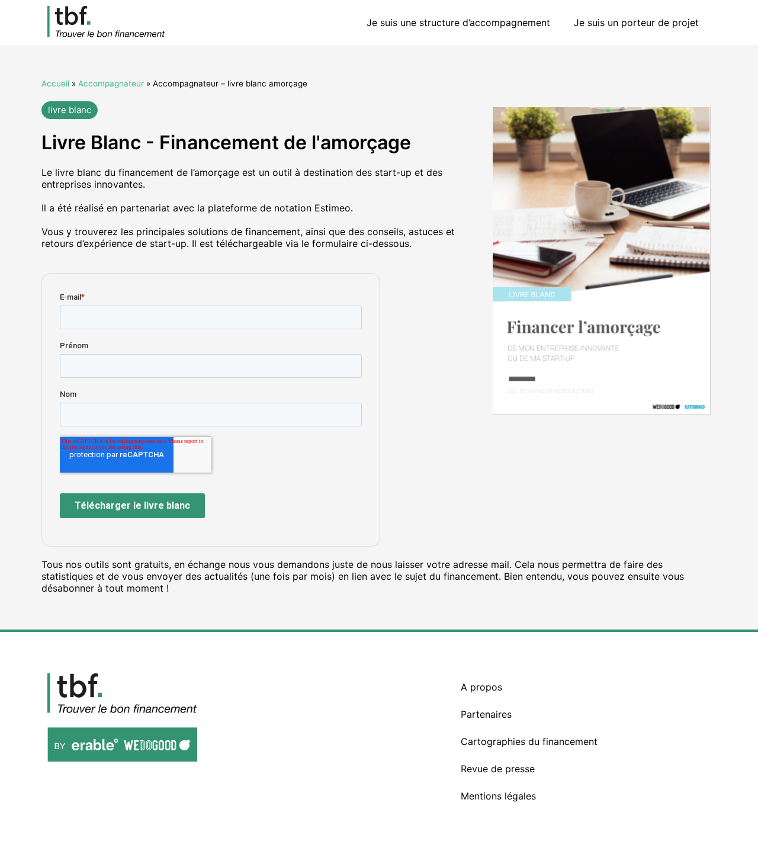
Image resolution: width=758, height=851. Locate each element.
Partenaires (486, 714)
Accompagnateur (111, 83)
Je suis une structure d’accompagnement (458, 22)
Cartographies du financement (529, 741)
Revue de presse (498, 769)
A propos (481, 687)
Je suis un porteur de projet (636, 22)
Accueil (55, 83)
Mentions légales (498, 796)
